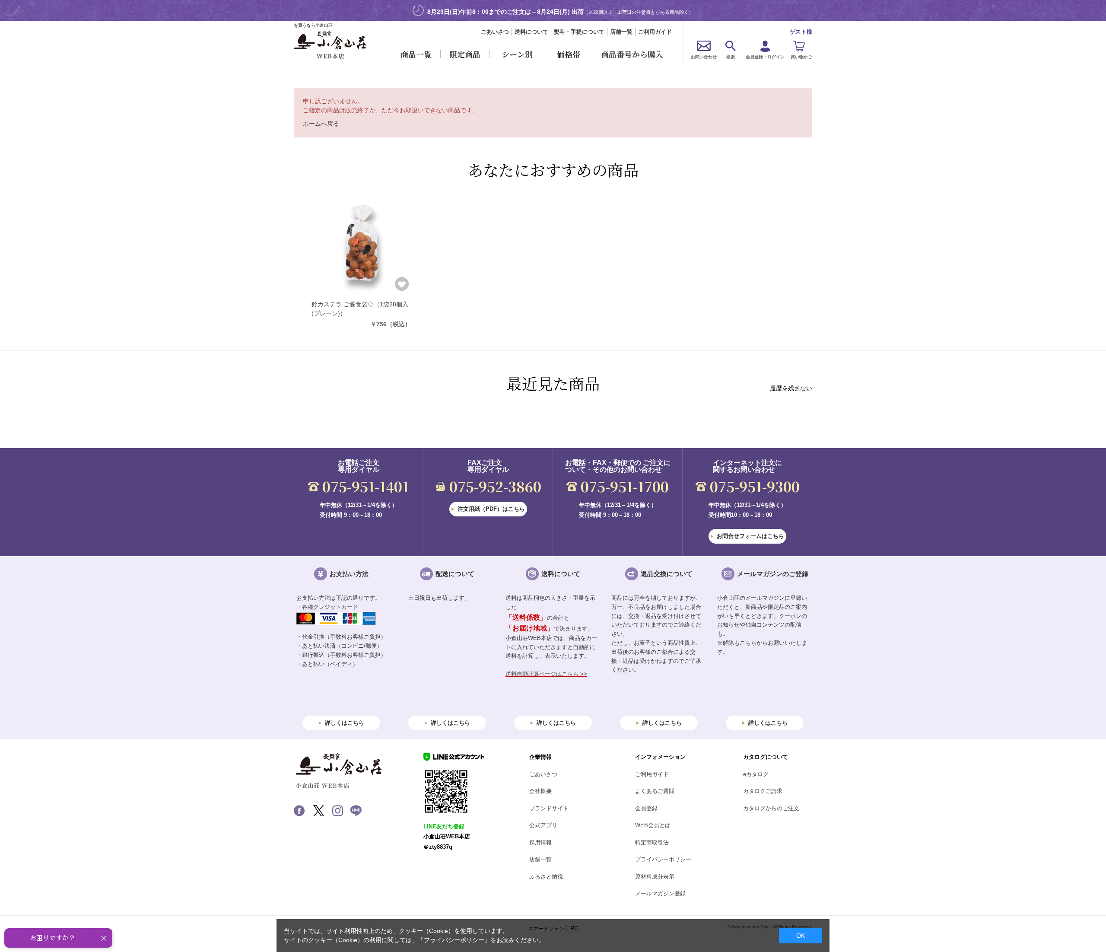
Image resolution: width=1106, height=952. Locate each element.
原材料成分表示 (654, 876)
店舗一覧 (621, 32)
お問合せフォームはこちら (750, 536)
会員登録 (646, 808)
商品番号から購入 (632, 54)
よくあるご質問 (654, 791)
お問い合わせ (704, 56)
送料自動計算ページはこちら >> (546, 674)
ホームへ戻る (321, 123)
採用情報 (540, 842)
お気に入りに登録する (402, 284)
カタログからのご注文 (771, 808)
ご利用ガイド (655, 32)
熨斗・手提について (579, 32)
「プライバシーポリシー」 (454, 939)
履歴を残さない (791, 388)
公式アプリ (543, 825)
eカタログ (756, 774)
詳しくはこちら (344, 723)
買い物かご (801, 56)
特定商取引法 (652, 842)
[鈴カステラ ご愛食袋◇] (361, 243)
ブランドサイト (549, 808)
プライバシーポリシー (663, 859)
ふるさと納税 (546, 876)
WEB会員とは (653, 825)
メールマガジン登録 (660, 893)
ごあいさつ (495, 32)
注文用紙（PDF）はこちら (491, 509)
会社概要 (540, 791)
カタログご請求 (762, 791)
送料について (531, 32)
